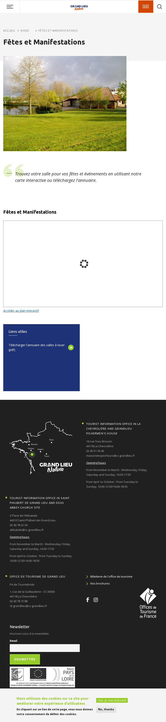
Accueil (9, 30)
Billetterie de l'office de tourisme (111, 576)
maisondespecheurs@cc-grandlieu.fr (110, 456)
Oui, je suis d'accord (112, 700)
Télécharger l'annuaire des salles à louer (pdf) (37, 347)
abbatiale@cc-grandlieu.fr (27, 530)
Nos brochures (100, 583)
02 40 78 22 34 (18, 525)
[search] (159, 6)
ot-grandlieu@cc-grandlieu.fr (28, 606)
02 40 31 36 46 (95, 451)
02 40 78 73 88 (18, 601)
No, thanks (106, 709)
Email (13, 641)
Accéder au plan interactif (21, 311)
